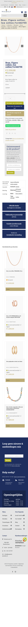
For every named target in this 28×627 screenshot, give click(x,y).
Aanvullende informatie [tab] (5, 182)
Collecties (9, 25)
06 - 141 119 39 (8, 551)
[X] (9, 133)
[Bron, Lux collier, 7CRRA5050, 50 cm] (14, 259)
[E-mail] (15, 133)
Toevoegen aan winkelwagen (14, 103)
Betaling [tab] (4, 190)
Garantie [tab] (4, 187)
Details (8, 289)
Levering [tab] (4, 194)
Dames (17, 186)
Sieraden (16, 25)
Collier (17, 197)
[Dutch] (11, 7)
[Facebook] (6, 133)
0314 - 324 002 (12, 120)
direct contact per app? (13, 125)
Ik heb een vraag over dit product (14, 113)
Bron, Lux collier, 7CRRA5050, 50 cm (14, 271)
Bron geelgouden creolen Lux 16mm (14, 361)
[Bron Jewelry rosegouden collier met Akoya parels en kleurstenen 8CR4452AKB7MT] (14, 395)
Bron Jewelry (19, 193)
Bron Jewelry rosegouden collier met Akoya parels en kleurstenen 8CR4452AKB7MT (14, 408)
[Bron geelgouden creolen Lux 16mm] (14, 350)
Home (3, 25)
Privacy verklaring (17, 565)
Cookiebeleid (14, 567)
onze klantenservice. (19, 476)
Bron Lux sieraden (12, 26)
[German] (14, 7)
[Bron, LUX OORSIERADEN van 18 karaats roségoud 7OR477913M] (14, 304)
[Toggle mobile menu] (25, 12)
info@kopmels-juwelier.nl (7, 555)
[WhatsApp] (12, 133)
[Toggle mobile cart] (22, 12)
